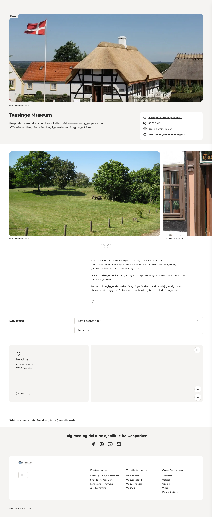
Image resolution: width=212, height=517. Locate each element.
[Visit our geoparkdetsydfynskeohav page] (93, 444)
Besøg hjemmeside (158, 129)
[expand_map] (197, 350)
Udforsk (166, 480)
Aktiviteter (167, 475)
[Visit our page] (101, 444)
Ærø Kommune (98, 488)
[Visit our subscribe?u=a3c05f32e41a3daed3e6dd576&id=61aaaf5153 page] (118, 444)
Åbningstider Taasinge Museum (165, 117)
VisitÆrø (130, 488)
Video (165, 488)
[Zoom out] (197, 397)
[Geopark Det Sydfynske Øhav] (25, 463)
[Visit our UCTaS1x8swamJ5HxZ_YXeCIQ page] (110, 444)
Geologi (166, 484)
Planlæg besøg (170, 492)
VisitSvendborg (134, 484)
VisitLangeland (134, 480)
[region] (147, 373)
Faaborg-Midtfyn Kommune (104, 475)
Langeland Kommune (101, 484)
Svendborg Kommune (102, 480)
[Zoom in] (197, 389)
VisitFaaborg (132, 475)
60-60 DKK (154, 123)
